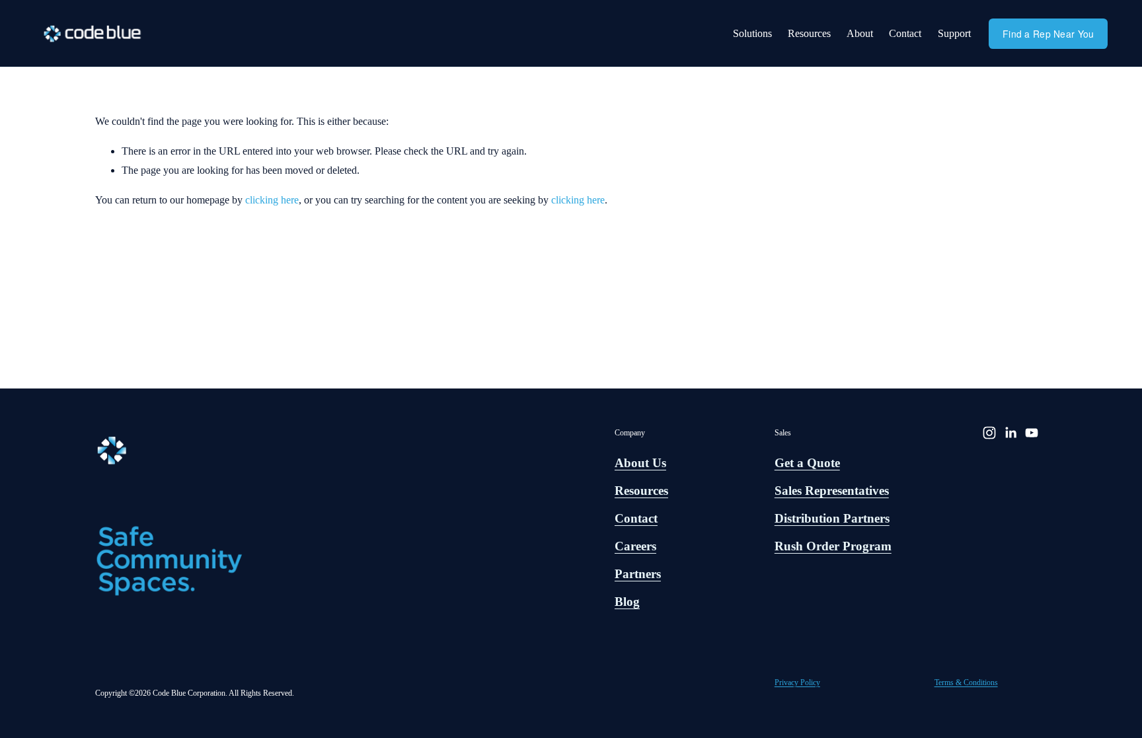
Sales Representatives (832, 491)
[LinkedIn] (1010, 432)
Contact (905, 33)
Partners (638, 574)
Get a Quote (807, 463)
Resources (809, 33)
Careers (635, 546)
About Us (640, 463)
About (860, 33)
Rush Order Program (833, 546)
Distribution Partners (832, 518)
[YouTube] (1031, 432)
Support (954, 33)
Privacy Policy (797, 682)
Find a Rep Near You (1048, 33)
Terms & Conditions (966, 682)
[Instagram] (989, 432)
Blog (627, 602)
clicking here (272, 199)
